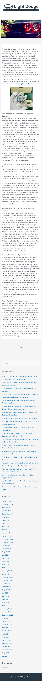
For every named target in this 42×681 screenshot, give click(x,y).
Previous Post (21, 343)
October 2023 (6, 583)
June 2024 (5, 558)
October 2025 (6, 511)
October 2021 (6, 631)
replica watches (25, 84)
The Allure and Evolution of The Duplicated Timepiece (19, 418)
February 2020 (7, 643)
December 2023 (7, 577)
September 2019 (7, 650)
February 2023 (7, 609)
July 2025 (5, 520)
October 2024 (6, 545)
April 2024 (5, 564)
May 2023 (5, 599)
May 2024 (5, 561)
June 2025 (5, 523)
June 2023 (5, 596)
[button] (21, 16)
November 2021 (7, 627)
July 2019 (5, 656)
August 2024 (6, 552)
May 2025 (5, 526)
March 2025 (6, 533)
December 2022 (7, 615)
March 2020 (6, 640)
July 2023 (5, 593)
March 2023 (6, 605)
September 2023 (7, 586)
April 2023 (5, 602)
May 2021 (5, 634)
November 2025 (7, 508)
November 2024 (7, 542)
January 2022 (6, 621)
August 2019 (6, 653)
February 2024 (7, 571)
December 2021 (7, 624)
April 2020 (5, 637)
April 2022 (5, 618)
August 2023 (6, 590)
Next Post (21, 348)
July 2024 (5, 555)
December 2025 (7, 504)
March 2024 (6, 567)
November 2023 (7, 580)
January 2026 (6, 501)
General (4, 668)
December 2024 (7, 539)
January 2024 (6, 574)
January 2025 (6, 536)
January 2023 (6, 612)
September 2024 (7, 549)
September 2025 (7, 514)
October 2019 (6, 646)
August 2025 (6, 517)
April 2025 (5, 530)
